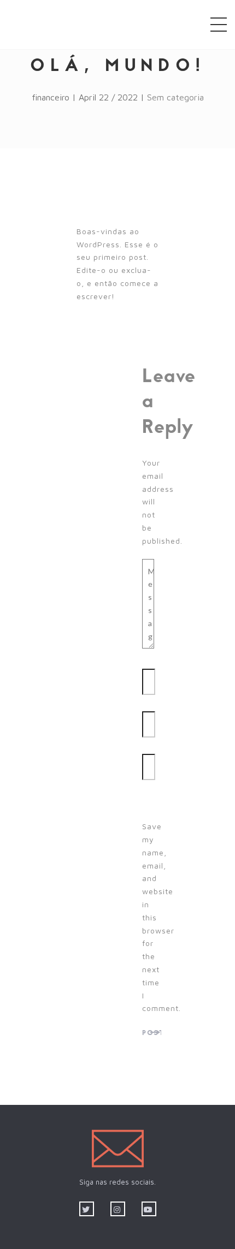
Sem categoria (175, 97)
